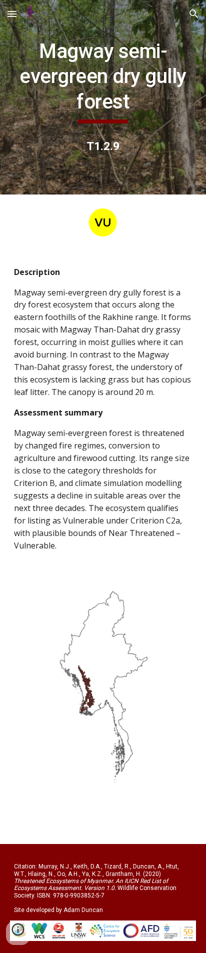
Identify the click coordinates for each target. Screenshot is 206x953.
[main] (103, 81)
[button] (12, 14)
